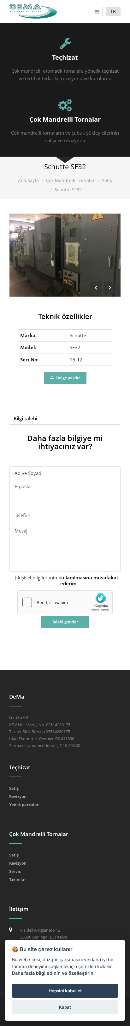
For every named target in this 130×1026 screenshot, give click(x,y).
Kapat (65, 1007)
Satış (107, 180)
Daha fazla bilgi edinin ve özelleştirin (52, 973)
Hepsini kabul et (65, 990)
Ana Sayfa (28, 180)
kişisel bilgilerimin (68, 581)
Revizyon (18, 796)
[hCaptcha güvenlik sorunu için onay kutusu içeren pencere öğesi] (65, 602)
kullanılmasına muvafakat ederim (88, 580)
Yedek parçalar (24, 804)
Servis (15, 871)
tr (113, 11)
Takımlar (17, 879)
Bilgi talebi (25, 418)
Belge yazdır (67, 378)
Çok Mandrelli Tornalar (70, 180)
